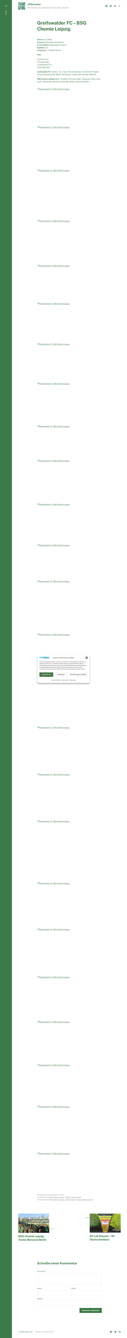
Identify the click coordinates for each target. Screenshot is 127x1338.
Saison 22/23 (76, 1197)
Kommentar (42, 1271)
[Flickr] (115, 6)
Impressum (73, 680)
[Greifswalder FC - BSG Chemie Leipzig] (69, 104)
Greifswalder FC (71, 1200)
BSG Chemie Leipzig (56, 1197)
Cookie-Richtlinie (56, 680)
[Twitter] (111, 6)
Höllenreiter (34, 4)
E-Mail (73, 1288)
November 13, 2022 (57, 1195)
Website (40, 1299)
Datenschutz (65, 680)
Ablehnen (61, 674)
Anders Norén (48, 1332)
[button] (87, 658)
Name (39, 1288)
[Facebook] (106, 6)
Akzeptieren (46, 674)
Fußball (67, 1197)
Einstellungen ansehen (78, 674)
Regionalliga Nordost (85, 1200)
